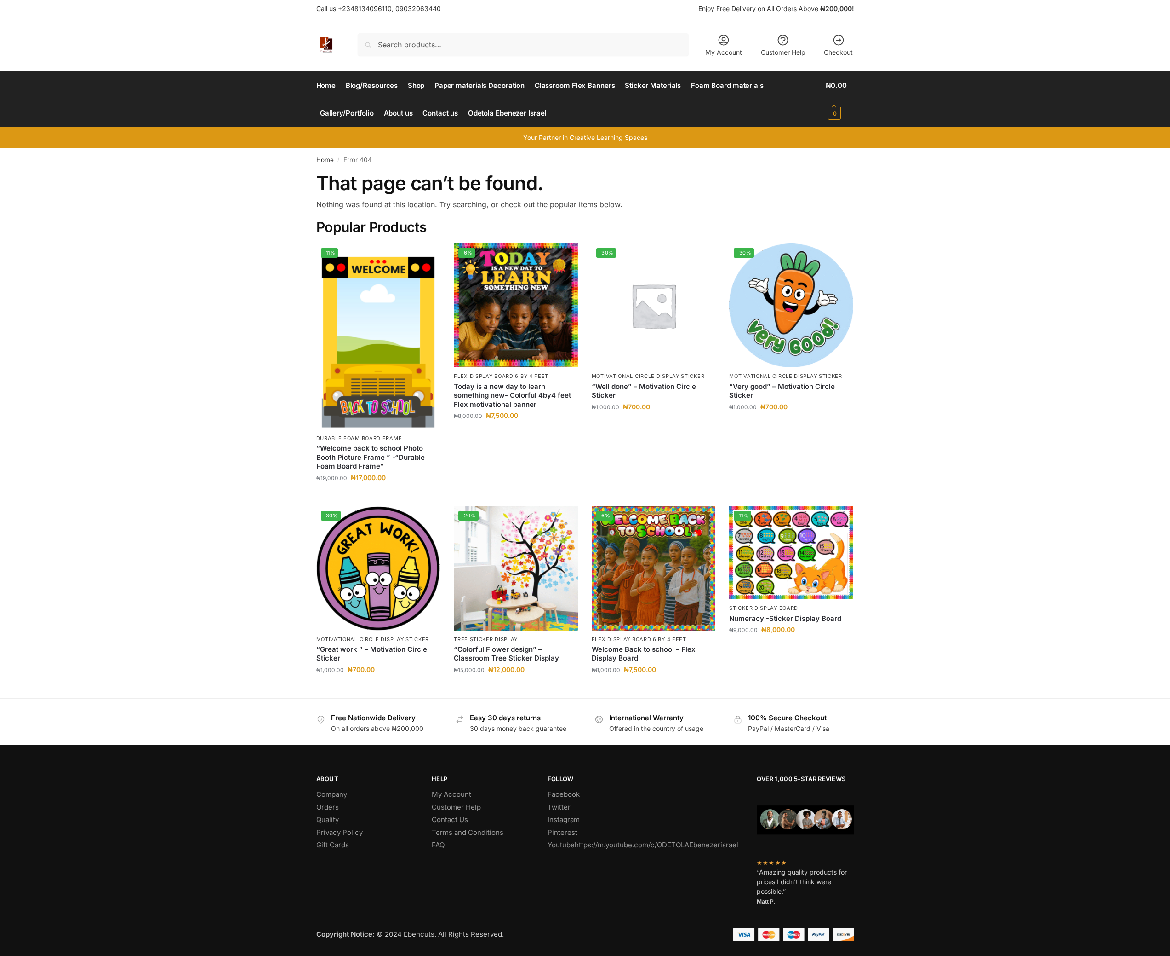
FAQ (438, 844)
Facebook (564, 794)
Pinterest (562, 832)
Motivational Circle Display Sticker (648, 376)
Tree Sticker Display (486, 639)
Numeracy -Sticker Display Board (785, 618)
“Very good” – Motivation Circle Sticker (782, 391)
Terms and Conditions (467, 832)
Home (325, 159)
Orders (327, 807)
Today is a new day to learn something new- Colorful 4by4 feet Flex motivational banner (512, 395)
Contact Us (450, 819)
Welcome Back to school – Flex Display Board (644, 654)
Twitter (559, 807)
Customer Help (783, 52)
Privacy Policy (339, 832)
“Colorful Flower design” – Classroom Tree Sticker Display (506, 654)
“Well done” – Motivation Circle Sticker (644, 391)
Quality (327, 819)
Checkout (838, 52)
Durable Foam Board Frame (359, 438)
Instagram (564, 819)
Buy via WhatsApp (382, 497)
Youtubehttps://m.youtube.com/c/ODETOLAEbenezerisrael (643, 844)
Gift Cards (332, 844)
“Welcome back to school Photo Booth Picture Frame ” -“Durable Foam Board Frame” (370, 457)
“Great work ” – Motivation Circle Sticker (371, 654)
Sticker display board (763, 608)
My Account (723, 52)
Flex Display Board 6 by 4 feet (501, 376)
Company (331, 794)
